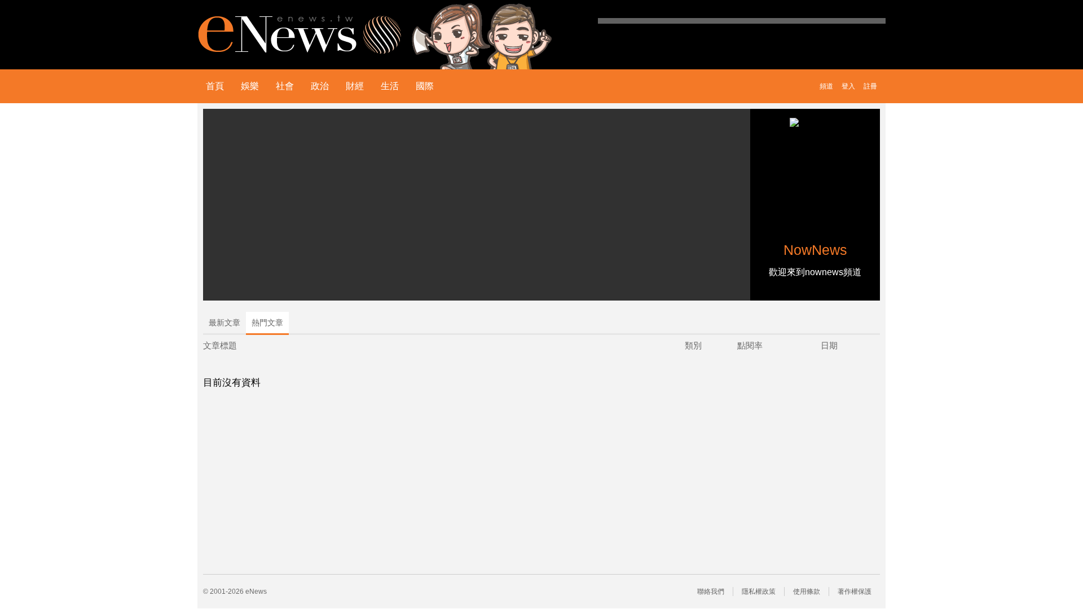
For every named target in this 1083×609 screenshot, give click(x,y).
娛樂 (250, 86)
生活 (390, 86)
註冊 (870, 86)
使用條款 (806, 591)
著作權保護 (854, 591)
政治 (320, 86)
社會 (285, 86)
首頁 (215, 86)
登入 (848, 86)
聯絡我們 (710, 591)
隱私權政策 (759, 591)
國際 (425, 86)
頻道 (826, 86)
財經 (355, 86)
